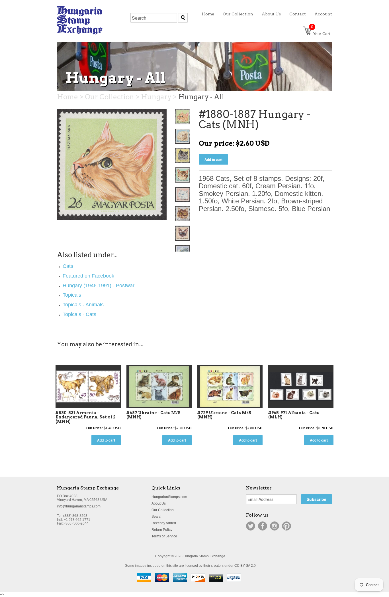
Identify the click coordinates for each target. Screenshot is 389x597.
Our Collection (162, 510)
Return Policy (161, 530)
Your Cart (320, 33)
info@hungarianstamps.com (79, 506)
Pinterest (286, 526)
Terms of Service (164, 536)
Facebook (262, 526)
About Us (158, 503)
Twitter (250, 526)
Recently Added (163, 523)
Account (323, 14)
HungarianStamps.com (169, 497)
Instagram (274, 526)
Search (157, 517)
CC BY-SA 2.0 (245, 566)
